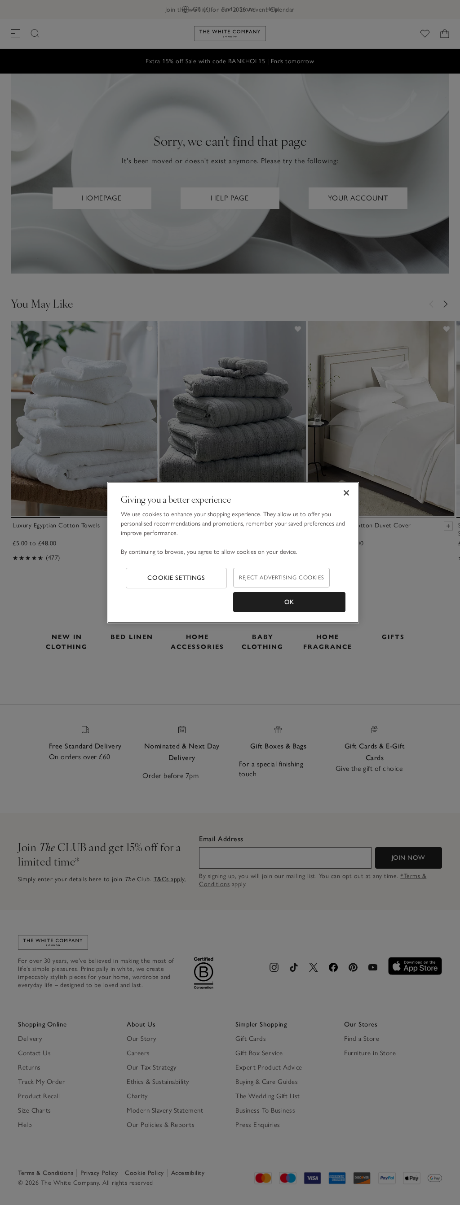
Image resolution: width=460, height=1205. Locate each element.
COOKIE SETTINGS (176, 578)
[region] (233, 553)
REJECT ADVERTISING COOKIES (281, 577)
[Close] (346, 493)
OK (289, 602)
